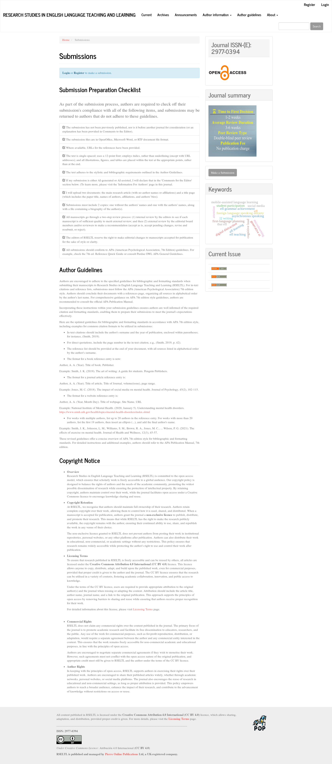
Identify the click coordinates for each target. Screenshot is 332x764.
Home (66, 40)
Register (309, 4)
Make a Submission (222, 172)
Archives (163, 14)
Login (325, 4)
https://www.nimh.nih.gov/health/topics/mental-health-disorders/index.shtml (104, 412)
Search (317, 26)
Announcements (186, 14)
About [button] (271, 14)
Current (146, 14)
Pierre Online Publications (121, 754)
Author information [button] (216, 14)
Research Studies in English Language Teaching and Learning (69, 14)
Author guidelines (249, 14)
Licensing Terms (143, 609)
